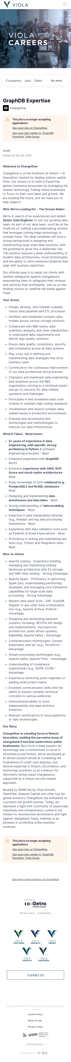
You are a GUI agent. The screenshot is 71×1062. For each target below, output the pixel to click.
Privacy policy (27, 913)
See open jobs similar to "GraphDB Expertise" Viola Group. (33, 134)
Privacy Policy (35, 1027)
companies (13, 80)
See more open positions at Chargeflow (35, 879)
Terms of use (35, 1021)
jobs (27, 80)
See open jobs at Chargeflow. (30, 127)
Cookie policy (44, 913)
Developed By (29, 1053)
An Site (35, 1044)
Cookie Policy (35, 1014)
